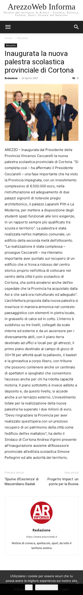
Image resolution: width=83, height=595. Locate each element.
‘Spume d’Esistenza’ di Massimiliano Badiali (22, 481)
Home (8, 38)
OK (29, 587)
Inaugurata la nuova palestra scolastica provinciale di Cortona (39, 61)
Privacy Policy (46, 587)
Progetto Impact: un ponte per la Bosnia (62, 481)
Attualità (22, 38)
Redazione (11, 78)
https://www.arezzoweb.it (41, 536)
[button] (76, 27)
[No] (77, 582)
